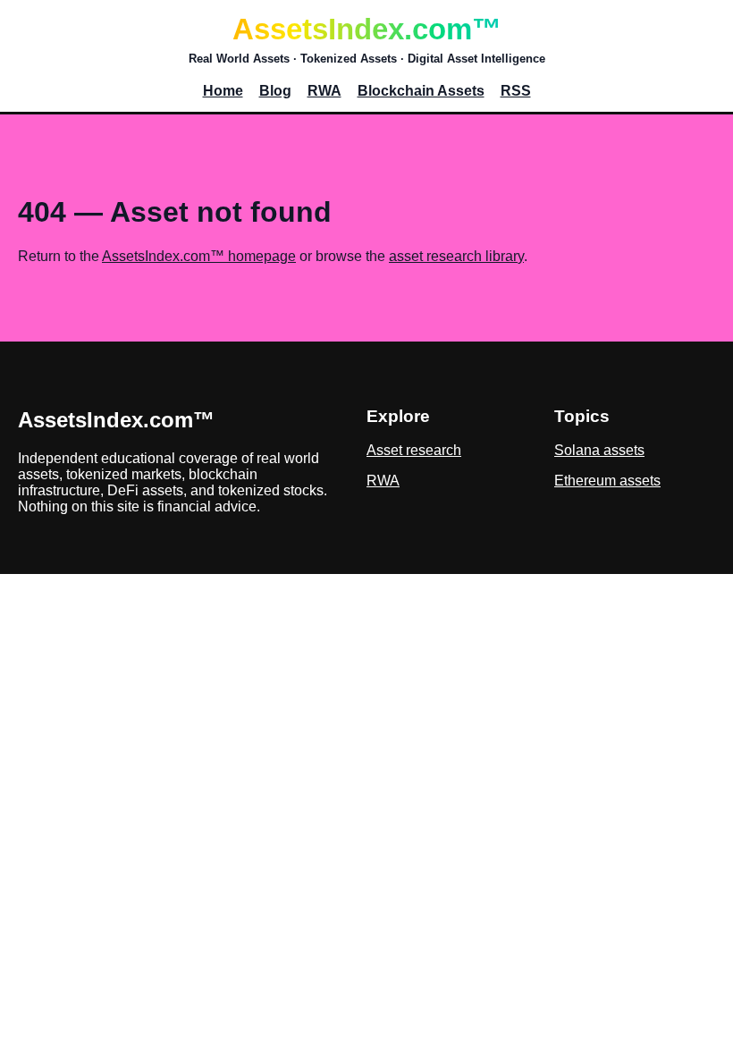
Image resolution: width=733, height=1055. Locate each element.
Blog (275, 90)
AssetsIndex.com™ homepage (199, 256)
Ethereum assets (607, 480)
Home (223, 90)
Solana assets (599, 450)
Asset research (413, 450)
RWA (324, 90)
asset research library (456, 256)
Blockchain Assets (421, 90)
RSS (516, 90)
